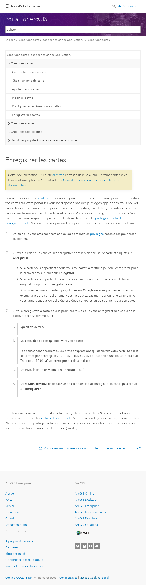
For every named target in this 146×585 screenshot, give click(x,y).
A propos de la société (20, 541)
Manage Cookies (89, 577)
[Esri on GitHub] (90, 546)
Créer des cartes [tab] (22, 63)
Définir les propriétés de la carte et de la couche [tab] (44, 140)
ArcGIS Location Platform (92, 512)
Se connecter (132, 6)
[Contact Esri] (97, 546)
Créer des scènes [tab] (22, 123)
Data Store (12, 512)
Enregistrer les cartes (26, 115)
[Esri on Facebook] (84, 546)
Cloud (9, 518)
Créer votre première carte (29, 72)
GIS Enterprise (25, 6)
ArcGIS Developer (87, 518)
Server (9, 506)
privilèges (44, 198)
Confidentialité (68, 577)
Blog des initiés (15, 553)
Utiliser (10, 40)
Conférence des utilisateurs (24, 560)
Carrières (11, 547)
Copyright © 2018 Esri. (19, 577)
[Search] (114, 6)
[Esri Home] (82, 533)
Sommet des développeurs (24, 566)
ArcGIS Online (84, 493)
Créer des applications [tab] (26, 132)
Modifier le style (22, 97)
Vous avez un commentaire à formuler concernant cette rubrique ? (92, 448)
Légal (105, 577)
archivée (58, 175)
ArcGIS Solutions (86, 525)
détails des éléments (56, 418)
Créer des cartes (99, 40)
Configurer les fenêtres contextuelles (36, 106)
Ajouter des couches (26, 89)
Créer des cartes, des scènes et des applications (51, 40)
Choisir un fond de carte (28, 80)
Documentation (16, 525)
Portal (9, 499)
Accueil (10, 493)
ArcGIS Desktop (86, 499)
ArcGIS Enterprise (87, 506)
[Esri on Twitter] (77, 546)
